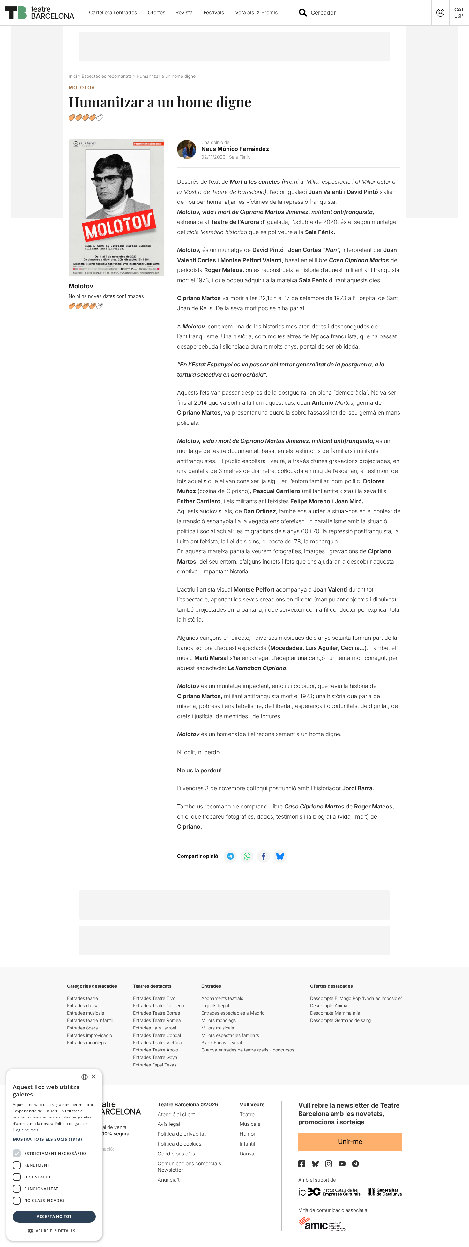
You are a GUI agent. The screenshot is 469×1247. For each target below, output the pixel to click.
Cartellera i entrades (113, 12)
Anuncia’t (169, 1180)
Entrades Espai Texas (154, 1064)
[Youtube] (342, 1163)
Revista (184, 12)
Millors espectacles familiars (230, 1035)
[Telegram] (355, 1163)
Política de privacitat (182, 1134)
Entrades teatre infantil (90, 1020)
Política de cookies (179, 1143)
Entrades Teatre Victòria (157, 1042)
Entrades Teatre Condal (157, 1035)
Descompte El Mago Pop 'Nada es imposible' (356, 998)
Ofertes (156, 12)
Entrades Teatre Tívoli (155, 998)
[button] (54, 1139)
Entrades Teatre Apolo (155, 1049)
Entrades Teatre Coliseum (159, 1005)
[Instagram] (328, 1163)
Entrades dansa (83, 1005)
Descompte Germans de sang (340, 1020)
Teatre (247, 1114)
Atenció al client (176, 1114)
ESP (458, 16)
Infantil (247, 1143)
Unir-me (350, 1142)
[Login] (440, 13)
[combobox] (366, 13)
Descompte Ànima (328, 1005)
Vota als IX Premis (256, 12)
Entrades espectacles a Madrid (232, 1012)
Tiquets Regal (215, 1005)
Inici (73, 76)
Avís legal (169, 1124)
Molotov (82, 88)
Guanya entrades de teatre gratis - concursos (247, 1049)
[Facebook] (301, 1163)
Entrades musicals (85, 1012)
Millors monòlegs (218, 1020)
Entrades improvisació (89, 1035)
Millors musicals (217, 1027)
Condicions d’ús (176, 1153)
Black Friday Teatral (221, 1042)
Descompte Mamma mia (335, 1012)
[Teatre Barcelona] (39, 12)
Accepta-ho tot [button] (54, 1216)
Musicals (250, 1124)
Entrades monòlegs (86, 1042)
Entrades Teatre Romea (157, 1020)
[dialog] (54, 1155)
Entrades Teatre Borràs (156, 1012)
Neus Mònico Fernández (235, 148)
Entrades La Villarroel (154, 1027)
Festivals (214, 12)
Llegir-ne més (25, 1130)
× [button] (93, 1076)
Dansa (247, 1153)
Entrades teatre (82, 998)
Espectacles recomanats (107, 76)
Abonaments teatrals (222, 998)
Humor (248, 1134)
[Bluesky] (315, 1164)
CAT (459, 9)
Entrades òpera (82, 1027)
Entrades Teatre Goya (155, 1057)
